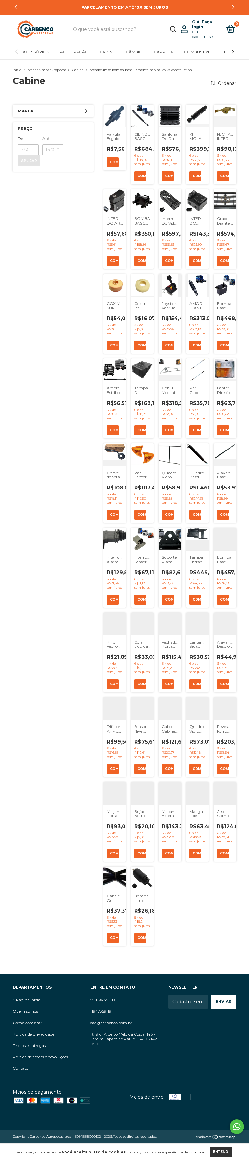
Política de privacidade (33, 1034)
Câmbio (134, 51)
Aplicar (29, 161)
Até (45, 138)
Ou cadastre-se (202, 34)
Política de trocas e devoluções (40, 1056)
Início (17, 70)
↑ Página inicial (27, 999)
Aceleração (74, 51)
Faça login (202, 24)
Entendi (221, 1152)
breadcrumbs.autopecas (46, 70)
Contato (20, 1068)
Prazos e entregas (29, 1045)
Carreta (163, 51)
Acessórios (36, 51)
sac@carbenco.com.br (111, 1022)
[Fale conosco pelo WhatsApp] (237, 1126)
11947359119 (100, 1011)
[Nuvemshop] (216, 1137)
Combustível (198, 51)
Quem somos (25, 1011)
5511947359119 (102, 999)
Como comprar (27, 1022)
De (20, 138)
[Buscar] (172, 29)
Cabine (107, 51)
